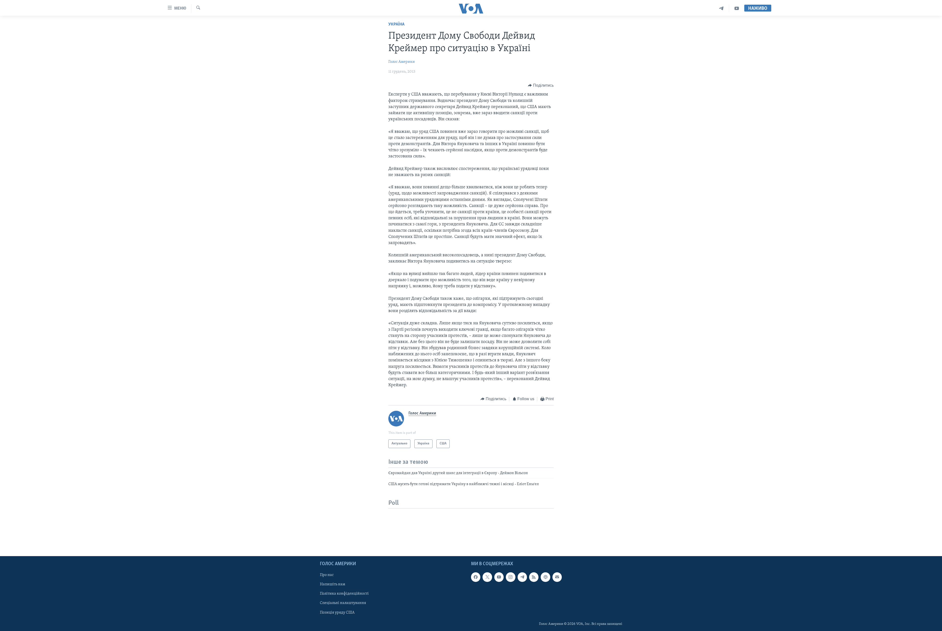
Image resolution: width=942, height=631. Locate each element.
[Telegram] (721, 8)
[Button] (541, 85)
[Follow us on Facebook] (475, 577)
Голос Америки (401, 62)
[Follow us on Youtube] (499, 577)
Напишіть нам (332, 584)
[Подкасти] (545, 577)
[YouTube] (736, 8)
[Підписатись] (557, 577)
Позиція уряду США (337, 612)
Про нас (327, 575)
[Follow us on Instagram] (510, 577)
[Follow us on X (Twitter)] (487, 577)
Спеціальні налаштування (343, 603)
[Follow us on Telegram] (522, 577)
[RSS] (533, 577)
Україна (396, 24)
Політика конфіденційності (344, 594)
